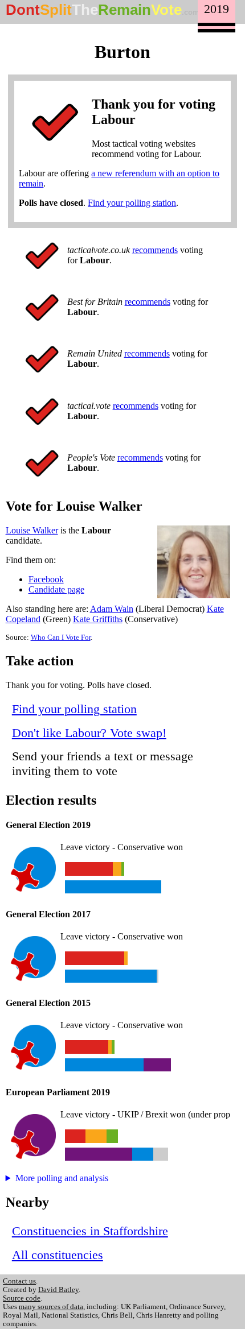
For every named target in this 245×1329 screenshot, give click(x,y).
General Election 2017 (48, 914)
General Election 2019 (48, 825)
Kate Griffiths (97, 619)
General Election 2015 (48, 1003)
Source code (21, 1298)
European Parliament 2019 (58, 1092)
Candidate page (56, 589)
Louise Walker (32, 530)
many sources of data (51, 1307)
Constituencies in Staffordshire (90, 1231)
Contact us (19, 1281)
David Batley (58, 1290)
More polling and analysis (61, 1178)
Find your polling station (132, 203)
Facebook (46, 579)
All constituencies (57, 1255)
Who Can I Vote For (61, 637)
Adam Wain (111, 609)
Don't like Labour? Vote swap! (89, 733)
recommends (155, 250)
